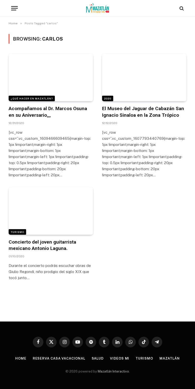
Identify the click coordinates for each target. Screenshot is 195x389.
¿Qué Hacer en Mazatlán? (32, 98)
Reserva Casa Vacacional (59, 358)
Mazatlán (169, 358)
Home (20, 358)
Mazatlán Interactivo (113, 371)
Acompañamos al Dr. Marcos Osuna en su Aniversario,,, (48, 112)
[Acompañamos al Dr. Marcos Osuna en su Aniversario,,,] (51, 77)
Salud (98, 358)
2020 (107, 98)
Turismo (17, 231)
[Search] (181, 8)
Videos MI (119, 358)
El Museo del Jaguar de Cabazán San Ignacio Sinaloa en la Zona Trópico (143, 112)
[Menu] (14, 8)
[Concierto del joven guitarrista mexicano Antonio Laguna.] (51, 211)
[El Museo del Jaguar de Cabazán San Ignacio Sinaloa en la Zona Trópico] (144, 77)
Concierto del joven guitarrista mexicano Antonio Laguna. (42, 245)
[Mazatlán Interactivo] (97, 8)
